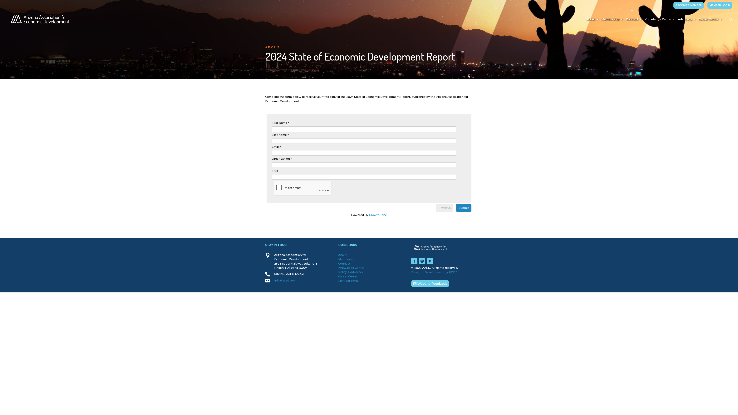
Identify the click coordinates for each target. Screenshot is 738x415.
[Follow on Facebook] (414, 261)
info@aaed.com (285, 280)
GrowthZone (378, 215)
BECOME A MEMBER (689, 5)
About (590, 19)
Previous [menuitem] (444, 208)
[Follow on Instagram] (422, 261)
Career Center (708, 19)
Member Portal (348, 280)
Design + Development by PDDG (434, 272)
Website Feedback (432, 284)
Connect (632, 19)
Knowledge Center (658, 19)
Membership (610, 19)
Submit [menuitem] (464, 208)
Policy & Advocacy (350, 272)
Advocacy (685, 19)
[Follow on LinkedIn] (430, 261)
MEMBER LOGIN (720, 5)
